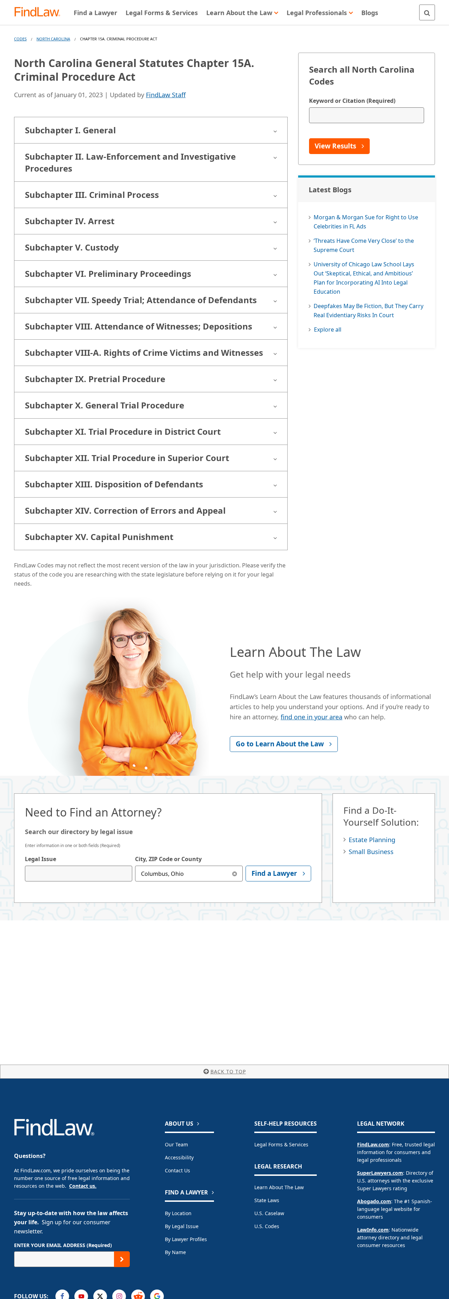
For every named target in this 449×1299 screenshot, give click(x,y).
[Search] (427, 12)
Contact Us (177, 1170)
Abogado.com (374, 1201)
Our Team (176, 1144)
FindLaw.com (373, 1144)
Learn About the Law (279, 1187)
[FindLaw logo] (40, 12)
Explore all (327, 329)
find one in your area (311, 717)
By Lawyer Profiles (186, 1239)
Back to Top (228, 1071)
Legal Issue (40, 859)
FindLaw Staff (166, 95)
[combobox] (78, 873)
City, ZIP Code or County (168, 859)
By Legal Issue (182, 1226)
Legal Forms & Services (281, 1144)
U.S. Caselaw (269, 1213)
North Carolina (53, 38)
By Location (178, 1213)
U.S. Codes (266, 1226)
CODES (20, 38)
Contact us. (82, 1186)
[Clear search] (235, 873)
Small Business (371, 851)
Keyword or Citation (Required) (352, 101)
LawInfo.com (373, 1229)
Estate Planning (372, 839)
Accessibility (179, 1157)
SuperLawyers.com (380, 1173)
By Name (175, 1252)
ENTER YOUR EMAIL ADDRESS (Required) (63, 1245)
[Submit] (122, 1259)
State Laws (266, 1200)
